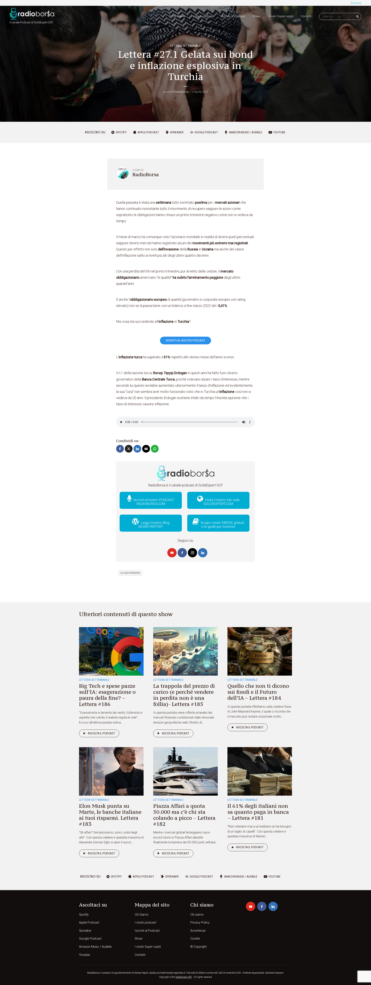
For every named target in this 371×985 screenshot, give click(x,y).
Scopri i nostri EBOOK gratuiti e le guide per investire (222, 525)
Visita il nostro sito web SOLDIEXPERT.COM (221, 502)
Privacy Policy (199, 922)
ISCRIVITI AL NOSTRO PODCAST (185, 340)
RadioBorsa (181, 91)
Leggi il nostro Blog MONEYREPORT (153, 525)
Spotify (84, 914)
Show (256, 16)
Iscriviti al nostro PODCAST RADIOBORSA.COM (153, 502)
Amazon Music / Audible (95, 946)
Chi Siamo (179, 16)
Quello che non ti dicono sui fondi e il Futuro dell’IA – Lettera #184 (258, 692)
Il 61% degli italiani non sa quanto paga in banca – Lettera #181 (258, 812)
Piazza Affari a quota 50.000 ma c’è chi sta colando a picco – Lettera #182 (184, 815)
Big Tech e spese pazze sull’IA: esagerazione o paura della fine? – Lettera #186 (107, 695)
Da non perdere (130, 573)
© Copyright (198, 946)
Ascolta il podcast (101, 733)
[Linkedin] (202, 552)
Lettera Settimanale (185, 45)
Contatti (306, 16)
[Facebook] (182, 552)
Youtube (84, 955)
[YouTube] (172, 552)
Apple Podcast (89, 922)
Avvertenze (198, 930)
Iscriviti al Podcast (233, 16)
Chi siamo (197, 914)
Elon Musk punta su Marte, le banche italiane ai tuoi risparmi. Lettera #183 (110, 815)
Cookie (195, 938)
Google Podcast (90, 938)
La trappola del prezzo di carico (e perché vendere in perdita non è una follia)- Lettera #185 (184, 695)
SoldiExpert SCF (184, 977)
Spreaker (85, 930)
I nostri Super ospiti (280, 16)
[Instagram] (192, 552)
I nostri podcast (203, 16)
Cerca (357, 16)
